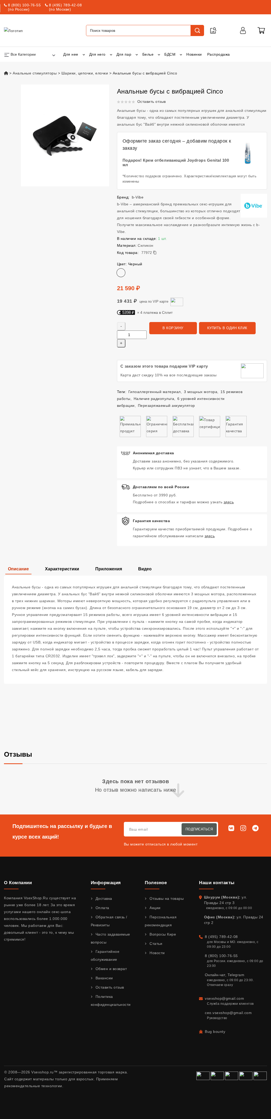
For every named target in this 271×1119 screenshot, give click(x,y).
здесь (229, 502)
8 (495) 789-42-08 (65, 5)
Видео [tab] (145, 569)
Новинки (194, 54)
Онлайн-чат (215, 975)
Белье (148, 54)
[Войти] (243, 30)
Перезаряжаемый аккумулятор (166, 405)
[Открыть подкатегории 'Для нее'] (84, 54)
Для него (97, 54)
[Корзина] (261, 30)
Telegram (236, 975)
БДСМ (169, 54)
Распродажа (218, 54)
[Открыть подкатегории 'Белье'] (159, 54)
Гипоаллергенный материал (154, 392)
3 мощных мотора (201, 392)
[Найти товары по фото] (213, 30)
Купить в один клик (227, 328)
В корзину (172, 328)
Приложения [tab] (108, 569)
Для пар (124, 54)
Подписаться (199, 829)
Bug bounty (215, 1031)
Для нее (70, 54)
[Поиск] (197, 30)
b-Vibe (137, 197)
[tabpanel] (135, 630)
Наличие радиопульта (154, 399)
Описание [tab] (18, 569)
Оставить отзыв (151, 101)
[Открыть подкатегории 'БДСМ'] (181, 54)
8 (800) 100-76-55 (24, 5)
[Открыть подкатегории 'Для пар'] (136, 54)
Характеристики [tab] (62, 569)
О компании (18, 882)
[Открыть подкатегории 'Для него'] (111, 54)
